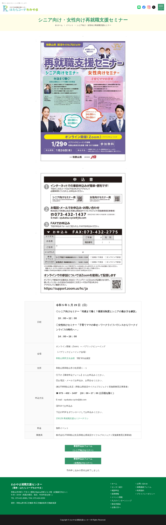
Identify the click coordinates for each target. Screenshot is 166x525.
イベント (69, 25)
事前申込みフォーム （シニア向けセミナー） (83, 448)
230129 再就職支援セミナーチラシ (72, 418)
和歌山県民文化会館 (65, 358)
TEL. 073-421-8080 (19, 498)
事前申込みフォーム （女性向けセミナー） (83, 461)
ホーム (60, 25)
